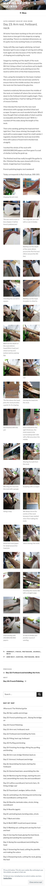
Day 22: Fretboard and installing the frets (19, 734)
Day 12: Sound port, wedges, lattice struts (19, 790)
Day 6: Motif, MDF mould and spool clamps (20, 823)
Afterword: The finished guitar (15, 709)
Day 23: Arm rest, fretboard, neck (16, 729)
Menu (24, 13)
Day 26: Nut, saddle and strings (15, 713)
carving (19, 657)
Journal (37, 651)
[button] (13, 188)
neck (37, 657)
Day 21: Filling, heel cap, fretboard (16, 738)
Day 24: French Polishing (13, 725)
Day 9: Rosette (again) (11, 809)
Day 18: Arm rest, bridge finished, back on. (19, 755)
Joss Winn (27, 21)
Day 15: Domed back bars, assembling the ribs (21, 771)
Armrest (10, 651)
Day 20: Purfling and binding (14, 743)
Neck (8, 653)
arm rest (10, 657)
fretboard (29, 657)
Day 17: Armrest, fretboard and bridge (18, 759)
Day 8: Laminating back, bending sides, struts (21, 814)
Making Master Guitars (16, 5)
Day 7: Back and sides (11, 819)
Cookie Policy (7, 878)
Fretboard (27, 651)
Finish (18, 651)
